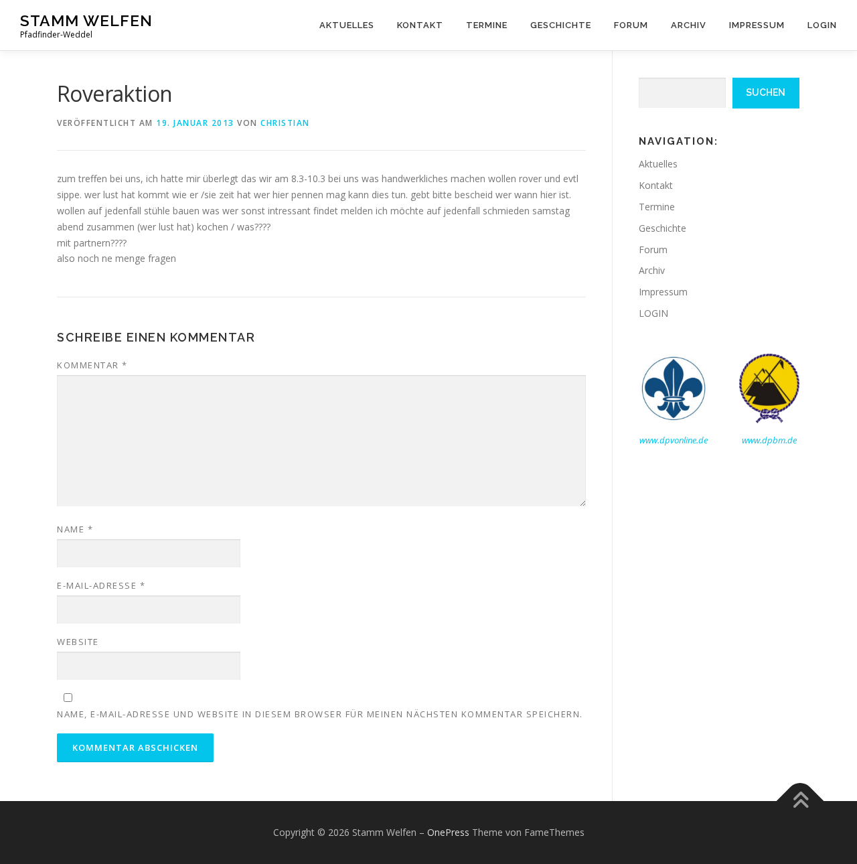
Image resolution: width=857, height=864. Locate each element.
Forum (631, 25)
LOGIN (822, 25)
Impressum (757, 25)
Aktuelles (346, 25)
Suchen (765, 92)
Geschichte (560, 25)
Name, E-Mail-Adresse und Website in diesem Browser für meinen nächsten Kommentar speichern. (320, 714)
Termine (487, 25)
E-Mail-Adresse (101, 585)
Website (78, 642)
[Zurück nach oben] (800, 801)
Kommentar (92, 365)
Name (75, 529)
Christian (285, 123)
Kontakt (420, 25)
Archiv (688, 25)
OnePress (448, 832)
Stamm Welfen (86, 20)
